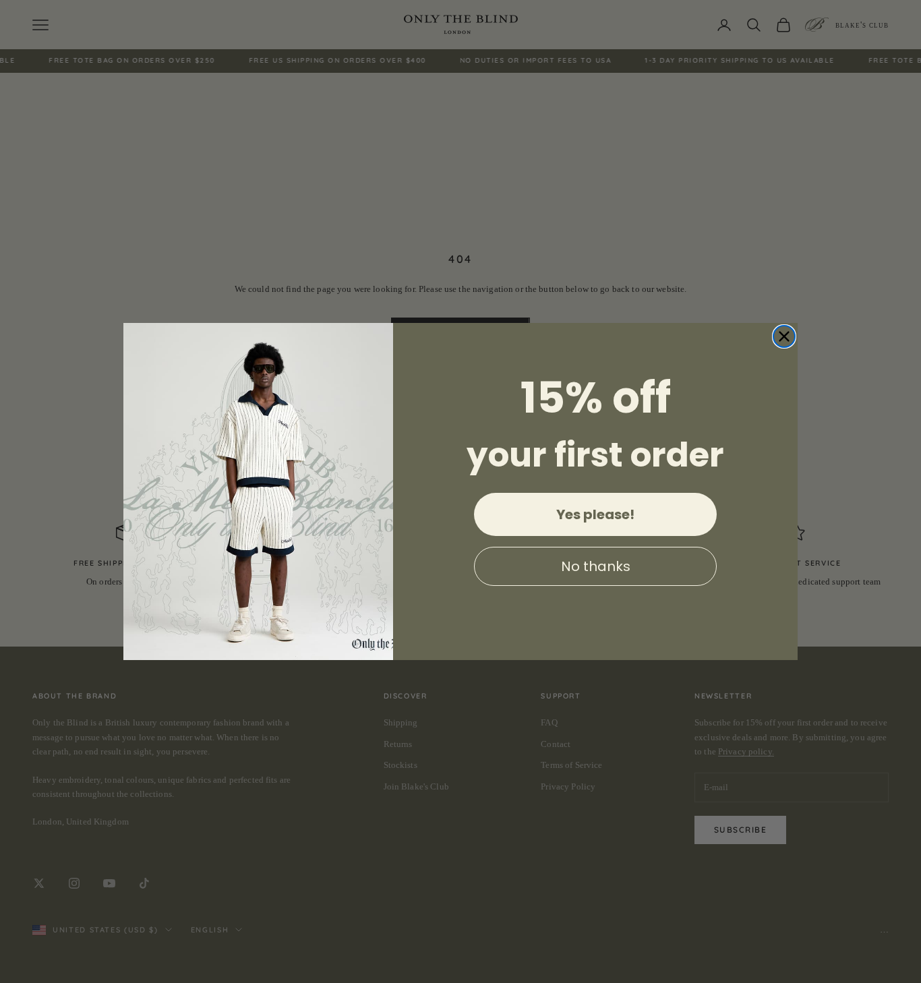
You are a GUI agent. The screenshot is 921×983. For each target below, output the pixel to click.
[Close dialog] (784, 336)
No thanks (595, 566)
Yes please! (595, 514)
